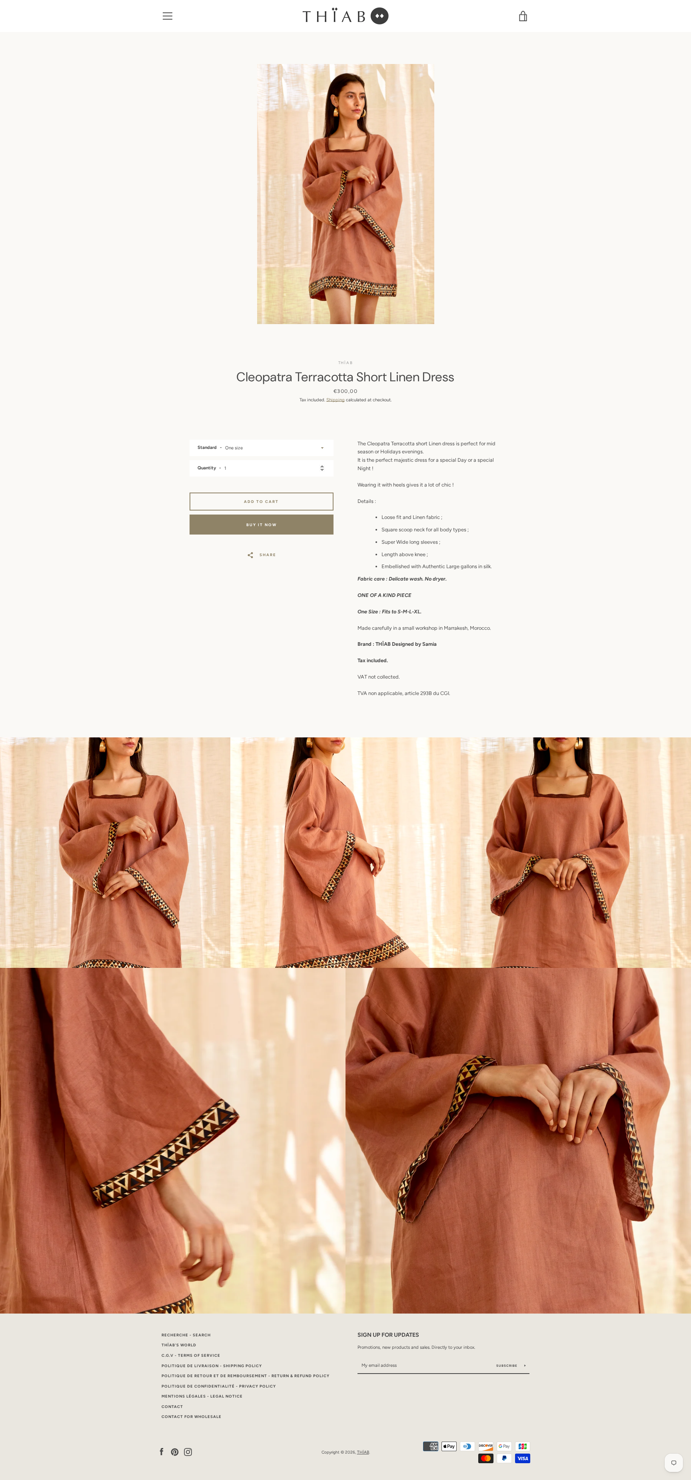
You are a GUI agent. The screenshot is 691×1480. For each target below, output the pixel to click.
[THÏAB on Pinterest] (175, 1452)
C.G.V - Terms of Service (191, 1355)
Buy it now (261, 525)
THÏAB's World (179, 1345)
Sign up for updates (388, 1334)
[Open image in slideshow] (345, 194)
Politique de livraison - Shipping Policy (212, 1366)
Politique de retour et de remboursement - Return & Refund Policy (246, 1376)
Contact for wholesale (192, 1416)
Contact (172, 1406)
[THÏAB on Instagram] (188, 1452)
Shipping (335, 400)
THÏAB (363, 1452)
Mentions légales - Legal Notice (202, 1396)
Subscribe (507, 1366)
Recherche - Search (186, 1335)
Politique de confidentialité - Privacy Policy (219, 1386)
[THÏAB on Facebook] (162, 1452)
